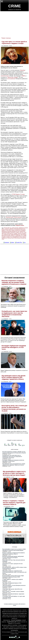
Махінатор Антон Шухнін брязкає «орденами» (13, 593)
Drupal (19, 610)
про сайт (18, 604)
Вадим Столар (5, 230)
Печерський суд (7, 227)
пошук (14, 605)
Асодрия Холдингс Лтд (7, 236)
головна (6, 604)
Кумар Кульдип (7, 234)
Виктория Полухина (6, 235)
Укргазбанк (22, 231)
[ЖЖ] (16, 445)
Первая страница (6, 38)
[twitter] (12, 242)
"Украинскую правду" (12, 77)
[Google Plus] (18, 242)
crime (3, 239)
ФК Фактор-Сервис (14, 232)
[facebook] (6, 242)
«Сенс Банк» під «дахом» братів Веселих (12, 589)
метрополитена (5, 75)
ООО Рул (21, 232)
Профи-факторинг (6, 232)
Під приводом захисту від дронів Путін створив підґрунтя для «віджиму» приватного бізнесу (13, 377)
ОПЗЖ (13, 194)
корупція (7, 229)
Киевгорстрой (9, 217)
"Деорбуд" (22, 70)
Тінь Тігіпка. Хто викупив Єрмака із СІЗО (11, 583)
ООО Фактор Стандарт (12, 233)
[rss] (24, 242)
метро (3, 229)
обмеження (14, 618)
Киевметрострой (15, 231)
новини (10, 604)
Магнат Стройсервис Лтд (17, 235)
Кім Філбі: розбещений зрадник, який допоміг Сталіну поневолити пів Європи (13, 557)
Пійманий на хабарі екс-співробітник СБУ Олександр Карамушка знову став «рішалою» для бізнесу (14, 572)
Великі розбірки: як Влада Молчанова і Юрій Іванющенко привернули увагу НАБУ (13, 576)
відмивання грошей (23, 227)
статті (14, 604)
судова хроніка (15, 227)
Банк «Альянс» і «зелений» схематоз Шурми (13, 591)
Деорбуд (9, 231)
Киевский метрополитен (19, 229)
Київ (10, 230)
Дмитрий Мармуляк (15, 234)
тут (26, 621)
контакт (23, 604)
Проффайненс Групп (17, 236)
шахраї (12, 230)
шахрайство (17, 230)
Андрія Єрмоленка (22, 611)
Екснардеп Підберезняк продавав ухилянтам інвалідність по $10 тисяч (14, 347)
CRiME (14, 6)
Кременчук (23, 238)
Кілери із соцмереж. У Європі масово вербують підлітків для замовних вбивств (14, 502)
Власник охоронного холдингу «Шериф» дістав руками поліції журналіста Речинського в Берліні (14, 282)
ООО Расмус (23, 234)
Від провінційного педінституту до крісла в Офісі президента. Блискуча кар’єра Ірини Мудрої (14, 473)
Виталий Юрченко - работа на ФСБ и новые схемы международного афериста (14, 568)
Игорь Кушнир (17, 217)
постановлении (11, 78)
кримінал (11, 229)
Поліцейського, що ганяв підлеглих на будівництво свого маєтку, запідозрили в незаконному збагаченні (14, 313)
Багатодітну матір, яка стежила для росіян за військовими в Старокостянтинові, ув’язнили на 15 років (14, 408)
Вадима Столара (20, 194)
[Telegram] (20, 445)
